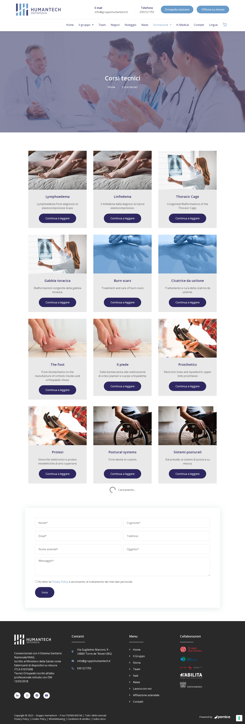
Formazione (160, 25)
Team (102, 25)
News (144, 25)
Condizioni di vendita (79, 718)
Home (70, 25)
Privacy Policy (60, 582)
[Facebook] (37, 695)
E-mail (98, 8)
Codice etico (99, 718)
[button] (86, 25)
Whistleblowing (57, 718)
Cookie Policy (39, 718)
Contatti (199, 25)
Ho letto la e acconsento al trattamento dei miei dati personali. (85, 582)
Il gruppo (84, 25)
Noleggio (130, 25)
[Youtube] (46, 695)
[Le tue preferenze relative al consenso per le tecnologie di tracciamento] (239, 718)
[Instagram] (27, 695)
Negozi (115, 25)
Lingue (213, 25)
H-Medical (182, 25)
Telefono (147, 8)
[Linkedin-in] (17, 695)
